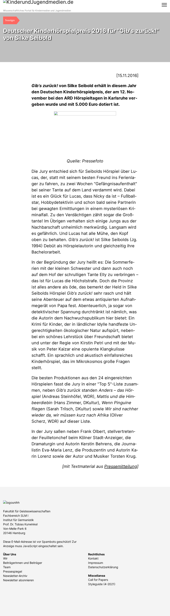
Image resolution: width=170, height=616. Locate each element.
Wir (5, 558)
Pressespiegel (12, 571)
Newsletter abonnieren (18, 580)
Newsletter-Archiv (15, 576)
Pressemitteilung (120, 466)
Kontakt (93, 558)
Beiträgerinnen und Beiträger (22, 562)
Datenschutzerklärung (103, 567)
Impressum (95, 562)
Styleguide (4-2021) (101, 584)
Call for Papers (98, 579)
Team (7, 567)
